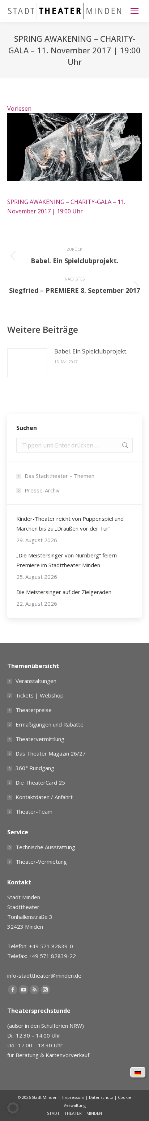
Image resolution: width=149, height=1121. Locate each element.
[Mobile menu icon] (134, 11)
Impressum (73, 1097)
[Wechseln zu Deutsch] (138, 1072)
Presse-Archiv (42, 490)
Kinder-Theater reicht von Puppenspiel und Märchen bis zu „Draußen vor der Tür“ (70, 523)
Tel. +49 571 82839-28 (36, 1068)
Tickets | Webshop (40, 695)
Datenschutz (101, 1097)
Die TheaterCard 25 (40, 782)
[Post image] (27, 362)
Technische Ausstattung (45, 847)
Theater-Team (34, 811)
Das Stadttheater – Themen (59, 475)
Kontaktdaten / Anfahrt (44, 797)
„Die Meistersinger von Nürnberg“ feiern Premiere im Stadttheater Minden (66, 560)
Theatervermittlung (40, 738)
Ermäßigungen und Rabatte (50, 724)
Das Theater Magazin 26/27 (51, 753)
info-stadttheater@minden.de (44, 975)
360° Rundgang (35, 768)
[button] (13, 1108)
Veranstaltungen (36, 680)
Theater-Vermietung (41, 861)
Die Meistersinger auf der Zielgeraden (63, 592)
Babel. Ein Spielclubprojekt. (90, 351)
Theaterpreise (34, 709)
